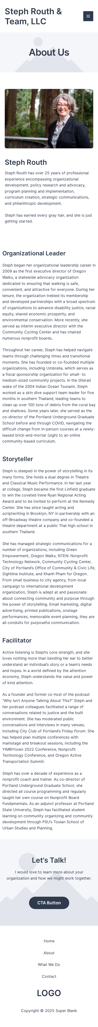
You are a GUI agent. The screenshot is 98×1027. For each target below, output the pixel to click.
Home (49, 941)
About (49, 952)
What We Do (49, 964)
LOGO (49, 993)
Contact (49, 976)
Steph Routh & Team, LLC (33, 16)
